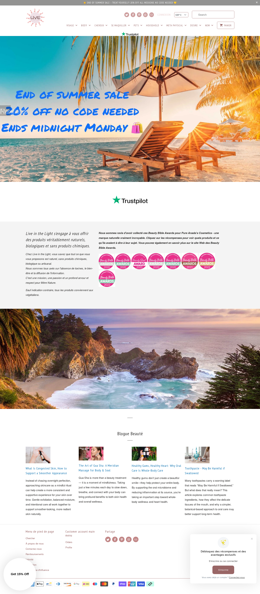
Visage (71, 25)
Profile (68, 547)
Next (5, 111)
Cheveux (99, 25)
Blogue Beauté (130, 433)
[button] (20, 574)
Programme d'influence (37, 570)
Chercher (30, 538)
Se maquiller (119, 25)
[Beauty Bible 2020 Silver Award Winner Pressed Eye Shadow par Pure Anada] (156, 268)
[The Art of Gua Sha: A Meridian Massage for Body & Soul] (103, 453)
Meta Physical (175, 25)
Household (153, 25)
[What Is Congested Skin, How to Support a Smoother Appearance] (50, 455)
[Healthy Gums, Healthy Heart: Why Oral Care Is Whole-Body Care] (156, 454)
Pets (137, 25)
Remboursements (35, 554)
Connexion (164, 14)
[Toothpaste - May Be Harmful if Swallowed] (209, 455)
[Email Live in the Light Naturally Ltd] (151, 14)
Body (84, 25)
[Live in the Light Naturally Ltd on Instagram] (145, 14)
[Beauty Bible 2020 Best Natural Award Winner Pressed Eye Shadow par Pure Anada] (173, 268)
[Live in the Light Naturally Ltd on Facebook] (133, 14)
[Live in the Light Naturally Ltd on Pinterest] (139, 14)
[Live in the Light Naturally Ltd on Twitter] (126, 14)
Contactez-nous (34, 548)
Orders (68, 542)
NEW (207, 25)
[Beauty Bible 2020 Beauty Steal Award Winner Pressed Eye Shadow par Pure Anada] (139, 268)
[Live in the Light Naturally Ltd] (35, 18)
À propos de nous (35, 543)
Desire (194, 25)
